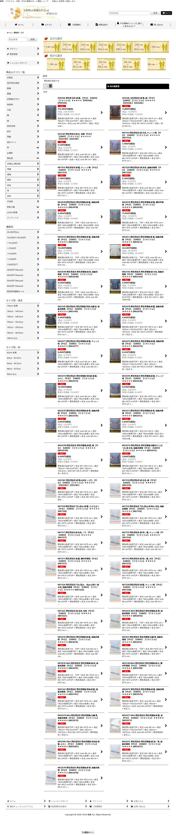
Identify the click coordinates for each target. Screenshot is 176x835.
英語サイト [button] (89, 832)
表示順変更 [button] (114, 86)
